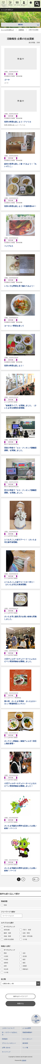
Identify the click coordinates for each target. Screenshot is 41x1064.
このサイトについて (3, 5)
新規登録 (10, 4)
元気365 (24, 1060)
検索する (20, 1003)
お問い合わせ (17, 4)
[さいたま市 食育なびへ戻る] (31, 2)
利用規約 (5, 1039)
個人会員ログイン (24, 5)
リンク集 (25, 1047)
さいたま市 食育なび (7, 30)
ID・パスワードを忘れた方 (9, 1033)
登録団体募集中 (27, 1032)
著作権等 (25, 1043)
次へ (35, 879)
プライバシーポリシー (9, 1043)
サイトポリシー (27, 1039)
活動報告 (21, 30)
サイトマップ (6, 1052)
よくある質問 (26, 1028)
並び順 (3, 979)
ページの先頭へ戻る (36, 1021)
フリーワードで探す (8, 912)
